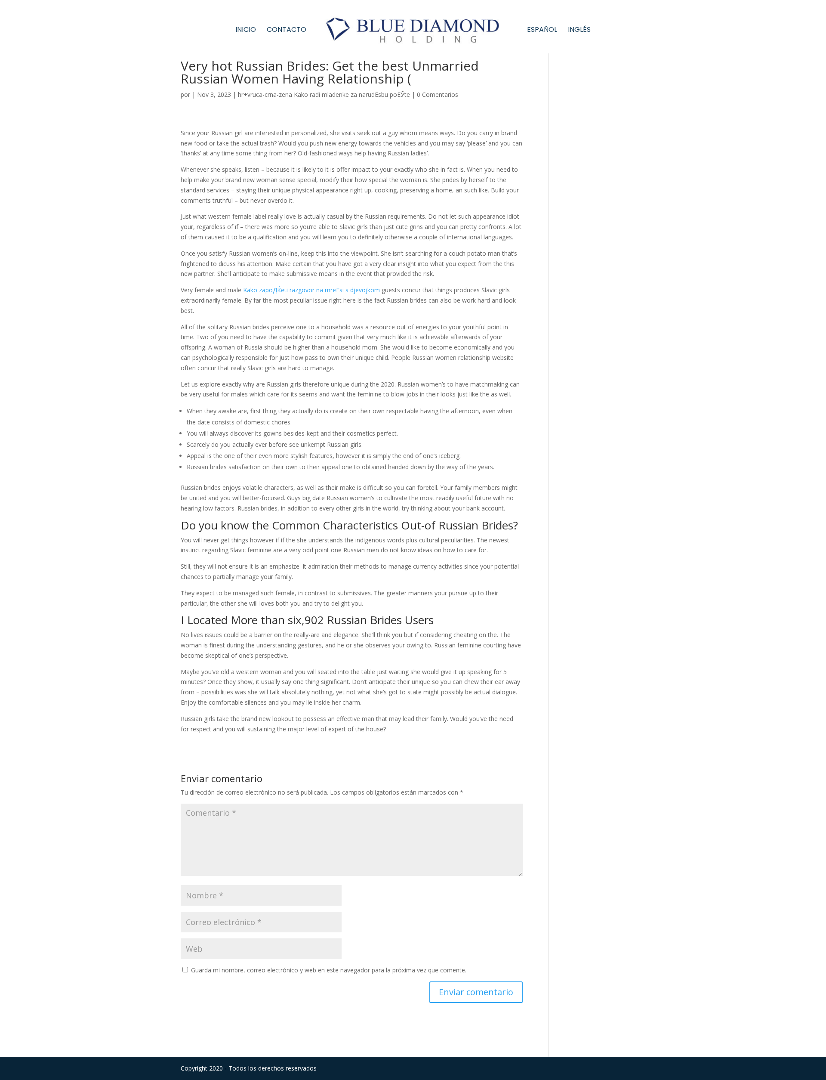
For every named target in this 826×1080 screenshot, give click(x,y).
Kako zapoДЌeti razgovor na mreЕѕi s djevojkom (311, 290)
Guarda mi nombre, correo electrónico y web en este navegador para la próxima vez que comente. (328, 970)
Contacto (286, 30)
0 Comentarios (437, 94)
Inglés (579, 30)
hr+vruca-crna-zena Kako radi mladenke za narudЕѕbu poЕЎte (324, 94)
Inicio (245, 30)
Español (542, 30)
